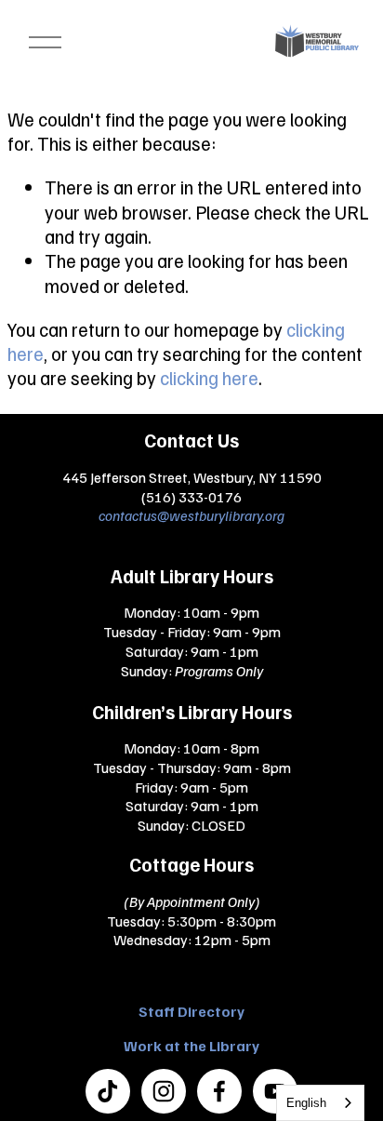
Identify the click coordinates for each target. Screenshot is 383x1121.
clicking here (209, 378)
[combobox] (320, 1103)
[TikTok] (108, 1091)
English (306, 1103)
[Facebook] (219, 1091)
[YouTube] (275, 1091)
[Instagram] (163, 1091)
